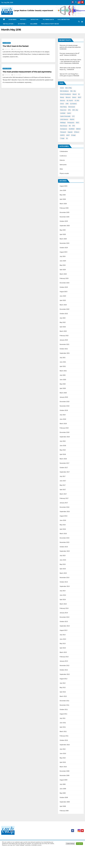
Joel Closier (17, 49)
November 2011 (64, 705)
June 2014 (63, 595)
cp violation (73, 103)
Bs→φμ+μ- (70, 100)
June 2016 (63, 520)
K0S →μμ (75, 110)
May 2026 (63, 195)
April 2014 (63, 599)
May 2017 (63, 485)
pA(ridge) (63, 122)
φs (67, 138)
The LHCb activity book (50, 24)
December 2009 (64, 771)
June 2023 (63, 296)
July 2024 (63, 256)
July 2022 (63, 318)
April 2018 (63, 454)
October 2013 (64, 621)
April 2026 (63, 199)
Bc (79, 94)
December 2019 (64, 401)
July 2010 (63, 749)
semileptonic (63, 129)
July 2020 (63, 375)
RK (70, 125)
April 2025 (63, 234)
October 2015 (64, 546)
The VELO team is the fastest (16, 46)
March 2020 (63, 392)
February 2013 (64, 656)
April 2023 (63, 300)
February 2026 (64, 208)
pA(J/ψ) (72, 119)
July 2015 (63, 555)
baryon (74, 94)
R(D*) (77, 122)
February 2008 (64, 810)
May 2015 (63, 564)
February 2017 (64, 498)
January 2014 (64, 612)
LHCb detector (64, 119)
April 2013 (63, 648)
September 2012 (65, 674)
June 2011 (63, 722)
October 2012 (64, 670)
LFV (73, 116)
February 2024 (64, 278)
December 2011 (64, 700)
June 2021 (63, 362)
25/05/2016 (7, 49)
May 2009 (63, 793)
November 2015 (64, 542)
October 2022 (64, 313)
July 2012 (63, 683)
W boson (76, 132)
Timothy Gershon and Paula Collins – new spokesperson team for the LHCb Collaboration (70, 61)
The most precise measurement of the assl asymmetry (27, 72)
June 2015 (63, 560)
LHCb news (12, 19)
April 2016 (63, 529)
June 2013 (63, 639)
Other (61, 169)
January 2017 (64, 502)
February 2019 (64, 428)
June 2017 (63, 480)
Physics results (7, 68)
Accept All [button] (79, 843)
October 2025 (64, 221)
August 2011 (63, 714)
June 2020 (63, 379)
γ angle (62, 138)
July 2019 (63, 414)
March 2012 (63, 696)
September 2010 (65, 744)
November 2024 (64, 243)
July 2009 (63, 784)
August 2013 (63, 630)
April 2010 (63, 762)
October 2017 (64, 467)
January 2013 (64, 661)
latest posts (63, 164)
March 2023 (63, 305)
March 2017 (63, 494)
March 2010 (63, 766)
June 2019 (63, 419)
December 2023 (64, 283)
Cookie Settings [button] (70, 843)
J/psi (69, 110)
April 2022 (63, 327)
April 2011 (63, 727)
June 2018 (63, 445)
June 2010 (63, 753)
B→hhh (77, 100)
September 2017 (65, 472)
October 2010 (64, 740)
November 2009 (64, 775)
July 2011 (62, 718)
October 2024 (64, 247)
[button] (79, 21)
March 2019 (63, 423)
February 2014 (64, 608)
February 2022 (64, 335)
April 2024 (63, 269)
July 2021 (63, 357)
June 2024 (63, 261)
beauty (62, 97)
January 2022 (64, 340)
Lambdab (62, 113)
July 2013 (63, 634)
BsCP (79, 97)
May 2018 (63, 450)
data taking (63, 106)
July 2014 (63, 590)
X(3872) (62, 135)
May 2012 (63, 687)
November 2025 (64, 217)
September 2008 (65, 802)
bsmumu (62, 100)
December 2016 (64, 507)
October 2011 (64, 709)
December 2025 (64, 212)
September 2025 (65, 225)
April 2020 (63, 388)
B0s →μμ (73, 91)
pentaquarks (70, 122)
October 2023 (64, 287)
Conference (63, 156)
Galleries (33, 24)
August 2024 (63, 252)
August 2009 (63, 780)
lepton (69, 113)
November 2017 (64, 463)
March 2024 (63, 274)
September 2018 (65, 436)
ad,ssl (62, 88)
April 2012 (63, 692)
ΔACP (67, 135)
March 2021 (63, 371)
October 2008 (64, 797)
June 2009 (63, 788)
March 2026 (63, 203)
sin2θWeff (71, 129)
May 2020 (63, 384)
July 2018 (63, 441)
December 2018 (64, 432)
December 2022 (64, 309)
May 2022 (63, 322)
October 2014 (64, 582)
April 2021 (63, 366)
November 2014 (64, 577)
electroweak (71, 106)
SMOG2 (78, 129)
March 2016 (63, 533)
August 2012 (63, 678)
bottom (74, 97)
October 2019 (64, 410)
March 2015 (63, 573)
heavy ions (63, 110)
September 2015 (65, 551)
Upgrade (70, 132)
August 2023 (63, 291)
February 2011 (64, 736)
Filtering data (48, 19)
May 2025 (63, 230)
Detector (35, 19)
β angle (73, 135)
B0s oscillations (64, 91)
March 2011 (63, 731)
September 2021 (65, 353)
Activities (22, 24)
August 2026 (63, 186)
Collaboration (64, 19)
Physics (23, 19)
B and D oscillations (65, 94)
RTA (73, 125)
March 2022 (63, 331)
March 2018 (63, 458)
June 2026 (63, 190)
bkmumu (68, 97)
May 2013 (63, 643)
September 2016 (65, 511)
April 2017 (63, 489)
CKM (67, 103)
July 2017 (63, 476)
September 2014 (65, 586)
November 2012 (64, 665)
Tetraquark (63, 132)
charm (62, 103)
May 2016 (63, 524)
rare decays (63, 125)
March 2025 (63, 239)
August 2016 (63, 516)
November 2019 (64, 406)
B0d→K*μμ (68, 88)
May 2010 (63, 758)
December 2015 (64, 538)
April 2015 (63, 568)
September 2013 (65, 626)
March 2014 (63, 604)
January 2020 (64, 397)
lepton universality (65, 116)
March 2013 (63, 652)
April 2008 (63, 806)
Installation (8, 24)
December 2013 (64, 617)
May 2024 (63, 265)
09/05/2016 (7, 75)
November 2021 (64, 344)
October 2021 (64, 349)
